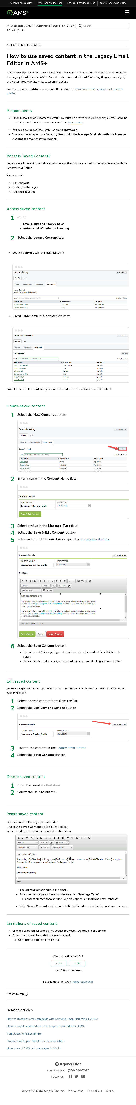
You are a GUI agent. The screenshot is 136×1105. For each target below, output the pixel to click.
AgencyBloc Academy (21, 3)
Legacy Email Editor (95, 539)
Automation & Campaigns (49, 26)
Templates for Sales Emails (24, 1034)
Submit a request (82, 982)
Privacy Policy (76, 1091)
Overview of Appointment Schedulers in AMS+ (36, 1041)
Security (110, 1091)
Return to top (15, 994)
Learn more (75, 123)
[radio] (59, 963)
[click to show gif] (71, 859)
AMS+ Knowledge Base (50, 3)
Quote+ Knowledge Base (113, 3)
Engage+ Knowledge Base (81, 3)
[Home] (19, 15)
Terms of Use (94, 1091)
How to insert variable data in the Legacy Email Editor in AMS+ (46, 1026)
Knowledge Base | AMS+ (19, 26)
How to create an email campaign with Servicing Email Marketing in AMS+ (52, 1019)
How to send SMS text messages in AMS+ (34, 1048)
